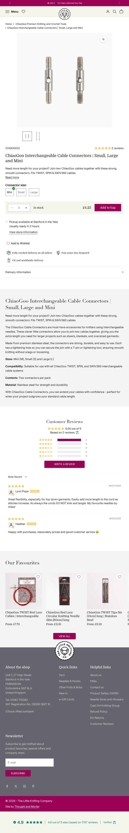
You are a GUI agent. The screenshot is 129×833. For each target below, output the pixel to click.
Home (8, 23)
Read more (12, 177)
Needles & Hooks (69, 681)
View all (64, 636)
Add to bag (108, 207)
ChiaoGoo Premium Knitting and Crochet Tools (41, 23)
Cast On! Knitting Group (105, 705)
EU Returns (97, 717)
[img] (16, 486)
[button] (103, 148)
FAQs (93, 681)
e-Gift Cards (66, 699)
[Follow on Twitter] (15, 786)
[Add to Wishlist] (38, 577)
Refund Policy (99, 711)
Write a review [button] (64, 464)
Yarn (62, 675)
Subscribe (18, 773)
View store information (23, 232)
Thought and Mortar (27, 806)
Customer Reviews (102, 723)
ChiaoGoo (12, 148)
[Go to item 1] (27, 136)
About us (95, 675)
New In (63, 693)
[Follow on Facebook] (7, 786)
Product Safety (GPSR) (104, 693)
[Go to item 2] (38, 136)
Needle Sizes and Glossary (107, 699)
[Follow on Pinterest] (33, 786)
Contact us (97, 687)
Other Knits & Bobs (70, 687)
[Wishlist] (23, 11)
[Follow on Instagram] (24, 786)
